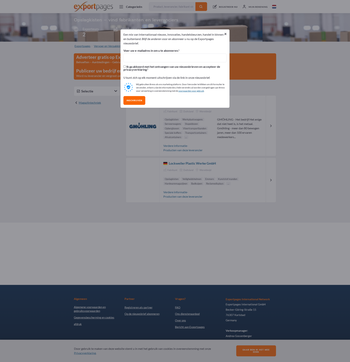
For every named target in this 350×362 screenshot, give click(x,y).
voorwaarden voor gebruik (191, 90)
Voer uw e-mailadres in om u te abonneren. (150, 50)
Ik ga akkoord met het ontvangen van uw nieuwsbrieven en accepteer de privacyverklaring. (171, 68)
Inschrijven (134, 100)
